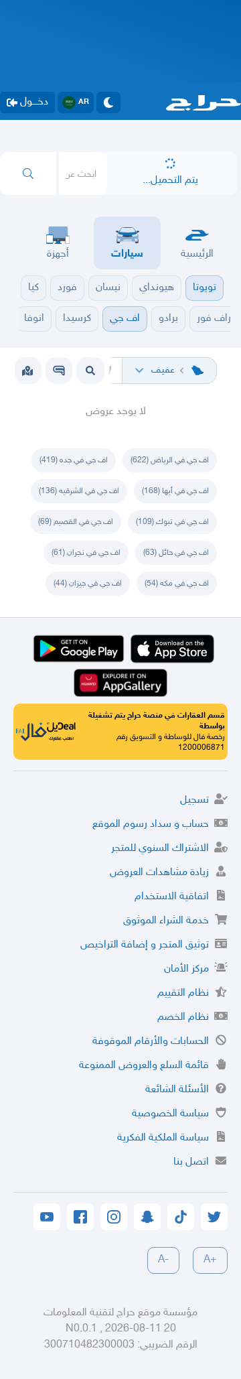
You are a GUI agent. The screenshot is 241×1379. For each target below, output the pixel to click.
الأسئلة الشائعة (177, 1090)
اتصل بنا (191, 1162)
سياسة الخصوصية (170, 1114)
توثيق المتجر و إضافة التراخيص (144, 945)
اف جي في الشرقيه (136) (79, 491)
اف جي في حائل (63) (176, 552)
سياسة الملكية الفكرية (163, 1138)
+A (210, 1260)
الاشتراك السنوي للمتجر (160, 848)
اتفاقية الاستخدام (172, 897)
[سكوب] (59, 370)
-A (163, 1260)
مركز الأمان (186, 969)
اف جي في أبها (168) (175, 491)
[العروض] (27, 370)
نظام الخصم (183, 1017)
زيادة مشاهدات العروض (159, 872)
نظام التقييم (183, 993)
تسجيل (194, 800)
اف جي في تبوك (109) (172, 522)
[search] (28, 173)
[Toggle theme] (108, 102)
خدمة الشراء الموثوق (166, 921)
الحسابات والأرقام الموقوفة (150, 1041)
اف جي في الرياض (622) (170, 460)
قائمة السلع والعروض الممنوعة (144, 1065)
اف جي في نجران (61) (86, 552)
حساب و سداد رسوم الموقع (150, 824)
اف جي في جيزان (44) (88, 583)
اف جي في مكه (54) (177, 583)
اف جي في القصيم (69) (75, 522)
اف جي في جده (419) (73, 460)
